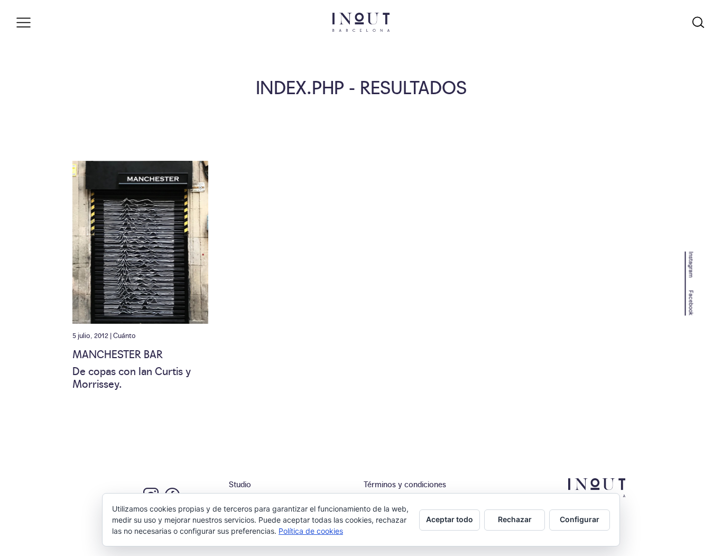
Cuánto (124, 335)
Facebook (692, 302)
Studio (240, 483)
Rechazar (515, 519)
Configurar (579, 519)
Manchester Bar (117, 353)
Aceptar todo (449, 519)
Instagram (692, 264)
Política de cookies (311, 530)
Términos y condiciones (405, 483)
